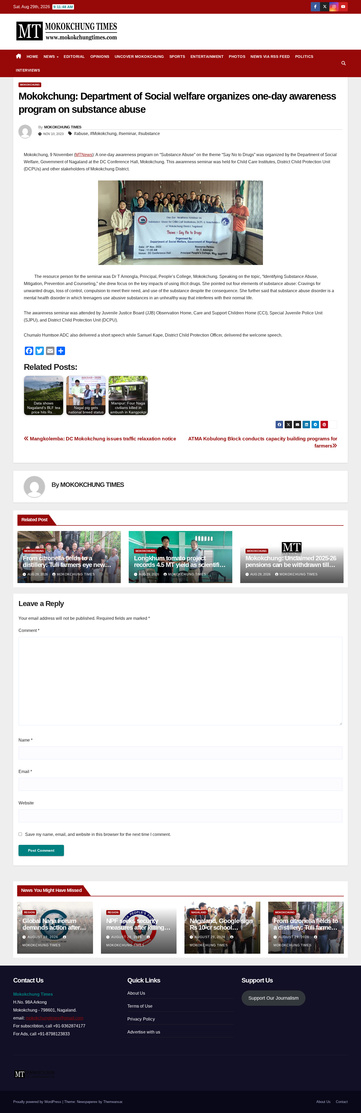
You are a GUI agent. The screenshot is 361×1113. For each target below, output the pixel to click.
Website (26, 803)
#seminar (127, 133)
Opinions (99, 56)
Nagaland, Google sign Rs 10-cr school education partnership (221, 927)
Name (25, 740)
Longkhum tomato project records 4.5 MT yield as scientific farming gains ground (178, 565)
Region (29, 912)
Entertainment (207, 56)
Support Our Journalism (273, 998)
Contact (342, 1102)
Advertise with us (143, 1032)
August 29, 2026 (43, 937)
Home (32, 56)
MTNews (83, 154)
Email (25, 771)
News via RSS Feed (270, 56)
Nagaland (198, 912)
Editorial (74, 56)
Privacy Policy (141, 1019)
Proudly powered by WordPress (37, 1102)
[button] (343, 63)
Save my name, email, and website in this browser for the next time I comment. (98, 834)
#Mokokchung (103, 133)
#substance (149, 133)
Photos (237, 56)
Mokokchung (30, 84)
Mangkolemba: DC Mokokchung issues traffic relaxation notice (102, 438)
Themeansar (112, 1102)
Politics (304, 56)
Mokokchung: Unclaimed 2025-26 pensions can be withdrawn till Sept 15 (291, 565)
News (50, 56)
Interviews (28, 70)
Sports (177, 56)
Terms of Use (139, 1006)
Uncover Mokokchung (139, 56)
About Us (136, 993)
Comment (28, 630)
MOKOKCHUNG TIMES (62, 127)
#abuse (81, 133)
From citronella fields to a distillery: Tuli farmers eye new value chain (64, 565)
